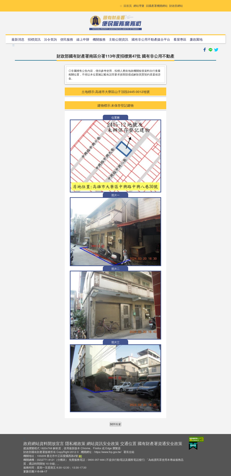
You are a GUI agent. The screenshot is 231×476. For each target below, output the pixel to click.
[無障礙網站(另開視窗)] (196, 439)
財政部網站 (176, 6)
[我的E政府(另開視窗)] (193, 446)
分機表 (61, 460)
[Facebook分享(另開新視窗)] (205, 49)
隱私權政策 (75, 443)
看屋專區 (180, 39)
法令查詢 (50, 39)
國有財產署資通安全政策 (160, 443)
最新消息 (17, 39)
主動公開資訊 (118, 39)
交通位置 (128, 443)
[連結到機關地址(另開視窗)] (80, 456)
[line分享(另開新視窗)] (211, 49)
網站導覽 (138, 6)
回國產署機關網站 (157, 6)
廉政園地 (196, 39)
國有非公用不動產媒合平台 (151, 39)
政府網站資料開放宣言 (43, 443)
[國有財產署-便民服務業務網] (115, 22)
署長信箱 (128, 452)
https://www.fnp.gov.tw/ (107, 452)
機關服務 (99, 39)
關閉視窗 (115, 424)
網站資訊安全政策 (103, 443)
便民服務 (66, 39)
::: (121, 6)
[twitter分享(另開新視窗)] (216, 49)
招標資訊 (34, 39)
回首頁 (128, 6)
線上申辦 (82, 39)
